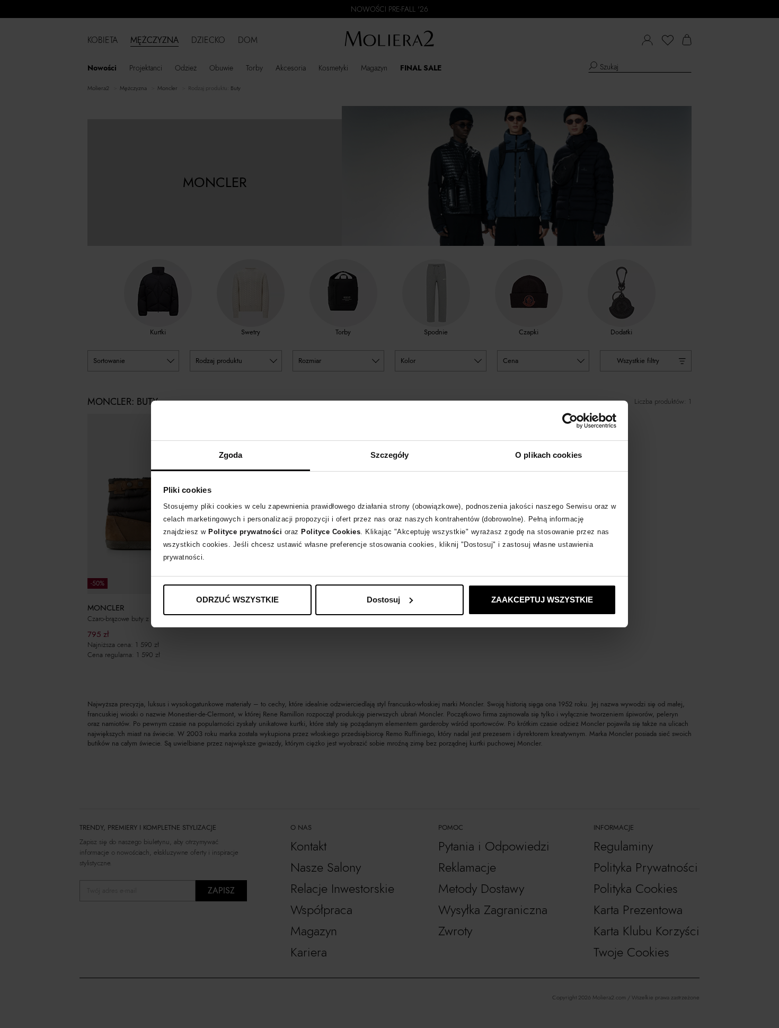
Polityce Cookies (330, 532)
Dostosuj (383, 599)
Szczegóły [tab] (389, 454)
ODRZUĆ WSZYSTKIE (237, 599)
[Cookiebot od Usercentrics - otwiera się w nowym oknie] (570, 421)
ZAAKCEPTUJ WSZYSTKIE (542, 599)
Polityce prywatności (245, 532)
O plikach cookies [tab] (548, 454)
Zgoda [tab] (231, 454)
